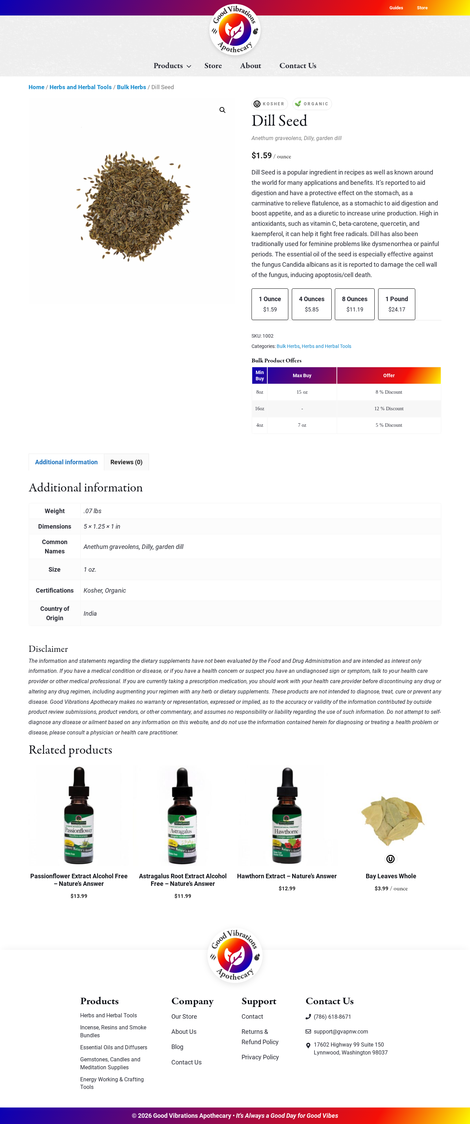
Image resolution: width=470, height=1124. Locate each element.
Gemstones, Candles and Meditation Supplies (110, 1063)
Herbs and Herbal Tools (81, 87)
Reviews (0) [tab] (126, 462)
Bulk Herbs (131, 87)
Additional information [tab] (66, 462)
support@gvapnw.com (341, 1031)
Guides (396, 7)
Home (36, 87)
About (250, 66)
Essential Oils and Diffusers (113, 1047)
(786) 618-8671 (332, 1016)
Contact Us (298, 66)
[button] (222, 110)
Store (422, 7)
